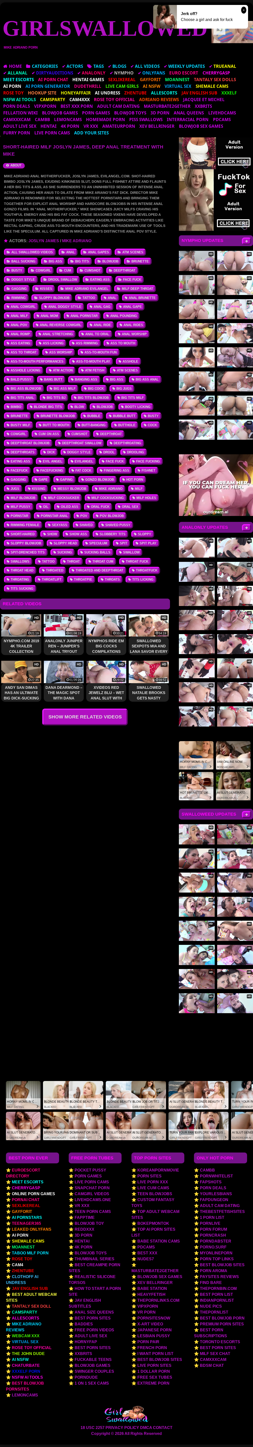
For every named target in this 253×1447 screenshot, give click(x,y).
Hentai (49, 126)
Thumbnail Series (94, 1259)
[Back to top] (238, 1433)
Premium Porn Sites (222, 1324)
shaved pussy (117, 525)
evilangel (84, 461)
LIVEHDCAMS (222, 113)
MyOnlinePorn (216, 1253)
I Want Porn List (155, 1354)
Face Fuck (132, 279)
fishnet (148, 470)
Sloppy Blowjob (54, 298)
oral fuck (100, 507)
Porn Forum (213, 1229)
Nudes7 (145, 1259)
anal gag (102, 307)
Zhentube (23, 1271)
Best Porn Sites (93, 1318)
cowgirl (18, 434)
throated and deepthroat (99, 570)
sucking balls (97, 552)
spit (123, 543)
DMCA (146, 1428)
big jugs (124, 388)
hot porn (134, 479)
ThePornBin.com (218, 1288)
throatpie (83, 579)
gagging (18, 479)
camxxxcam (17, 119)
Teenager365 (26, 1223)
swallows (20, 561)
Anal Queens (189, 113)
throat (73, 561)
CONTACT (162, 1428)
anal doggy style (64, 307)
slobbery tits (113, 534)
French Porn (152, 1348)
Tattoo (89, 298)
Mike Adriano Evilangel (86, 289)
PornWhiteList (216, 1176)
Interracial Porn (188, 119)
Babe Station (152, 1288)
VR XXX (91, 126)
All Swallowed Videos (32, 252)
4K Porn (70, 126)
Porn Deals (16, 106)
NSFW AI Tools (27, 1377)
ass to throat (24, 352)
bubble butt (124, 416)
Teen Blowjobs (154, 1194)
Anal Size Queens (94, 1312)
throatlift (52, 579)
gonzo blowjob (99, 479)
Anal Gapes (98, 252)
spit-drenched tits (28, 552)
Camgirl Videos (92, 1194)
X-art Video (150, 1324)
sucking (64, 552)
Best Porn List (216, 1294)
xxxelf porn (26, 1371)
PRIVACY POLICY (122, 1428)
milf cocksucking (107, 498)
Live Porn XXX (152, 1182)
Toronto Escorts (220, 1342)
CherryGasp (26, 1188)
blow (79, 407)
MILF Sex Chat (215, 1354)
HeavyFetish (151, 1294)
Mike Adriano (76, 241)
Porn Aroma (213, 1271)
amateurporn (118, 126)
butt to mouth (56, 425)
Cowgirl (43, 270)
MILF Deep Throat (137, 289)
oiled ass (69, 507)
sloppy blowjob (26, 543)
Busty (16, 270)
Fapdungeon (214, 1200)
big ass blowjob (26, 388)
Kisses (46, 289)
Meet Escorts (27, 1182)
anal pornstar (84, 316)
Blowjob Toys (130, 113)
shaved (86, 525)
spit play (148, 543)
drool (109, 452)
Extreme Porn (153, 1383)
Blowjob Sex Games (201, 126)
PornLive (210, 1223)
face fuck (115, 461)
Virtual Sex (25, 1342)
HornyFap (86, 1342)
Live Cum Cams (153, 1188)
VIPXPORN (45, 106)
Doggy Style (23, 279)
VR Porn (146, 1312)
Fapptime (85, 1217)
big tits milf (132, 398)
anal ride (102, 325)
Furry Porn (16, 133)
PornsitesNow (153, 1318)
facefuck (19, 470)
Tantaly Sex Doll (31, 1306)
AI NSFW (20, 1359)
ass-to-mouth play (93, 361)
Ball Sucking (23, 261)
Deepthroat (124, 270)
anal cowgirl (23, 307)
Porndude (86, 1377)
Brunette (140, 261)
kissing (38, 489)
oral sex (130, 507)
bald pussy (21, 379)
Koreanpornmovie (158, 1170)
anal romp (20, 334)
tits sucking (22, 588)
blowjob (105, 407)
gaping (66, 479)
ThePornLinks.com (158, 1300)
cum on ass (49, 434)
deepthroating (127, 443)
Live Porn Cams (52, 133)
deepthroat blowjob (30, 443)
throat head (22, 570)
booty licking (137, 407)
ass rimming (87, 343)
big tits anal (22, 398)
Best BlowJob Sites (222, 1265)
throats (112, 579)
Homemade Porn (105, 119)
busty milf (20, 425)
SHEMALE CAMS (28, 1241)
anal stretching (57, 334)
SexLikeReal (26, 1206)
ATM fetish (94, 370)
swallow (131, 552)
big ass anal (147, 379)
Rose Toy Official (32, 1348)
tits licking (142, 579)
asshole (130, 361)
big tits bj (56, 398)
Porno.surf (213, 1247)
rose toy (22, 1259)
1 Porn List (212, 1217)
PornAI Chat (26, 1200)
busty (153, 416)
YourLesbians (216, 1194)
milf (139, 489)
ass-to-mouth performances (37, 361)
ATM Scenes (132, 252)
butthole (126, 425)
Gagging (19, 289)
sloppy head (65, 543)
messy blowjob (72, 489)
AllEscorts (25, 1318)
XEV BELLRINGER (156, 126)
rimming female (25, 525)
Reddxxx (84, 1229)
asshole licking (25, 370)
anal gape (132, 307)
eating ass (20, 461)
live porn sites (154, 1365)
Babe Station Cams (158, 1241)
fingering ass (116, 470)
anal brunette (142, 298)
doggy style (79, 452)
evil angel (52, 461)
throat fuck (137, 561)
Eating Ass (100, 279)
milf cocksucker (63, 498)
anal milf (19, 316)
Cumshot (92, 270)
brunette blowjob (58, 416)
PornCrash (213, 1235)
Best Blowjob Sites (159, 1359)
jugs (15, 489)
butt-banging (93, 425)
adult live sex (19, 126)
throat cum (102, 561)
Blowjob (110, 261)
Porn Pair (148, 1342)
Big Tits (82, 261)
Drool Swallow (62, 279)
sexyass (59, 525)
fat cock (83, 470)
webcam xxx (26, 1336)
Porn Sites (149, 1176)
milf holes (146, 498)
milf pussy (20, 507)
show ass (78, 534)
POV (83, 516)
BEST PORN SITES (218, 1348)
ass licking (53, 343)
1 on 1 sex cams (92, 1383)
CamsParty (24, 1312)
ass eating (20, 343)
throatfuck (146, 570)
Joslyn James (43, 241)
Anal (70, 252)
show (52, 534)
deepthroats (23, 452)
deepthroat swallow (81, 443)
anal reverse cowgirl (60, 325)
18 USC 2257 (93, 1428)
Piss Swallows (146, 119)
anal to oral (97, 334)
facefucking (51, 470)
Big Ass (55, 261)
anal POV (19, 325)
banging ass (86, 379)
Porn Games (96, 113)
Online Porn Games (33, 1194)
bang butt (53, 379)
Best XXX (147, 1253)
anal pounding (123, 316)
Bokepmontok (153, 1223)
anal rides (133, 325)
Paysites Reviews (219, 1277)
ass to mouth (122, 343)
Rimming (18, 298)
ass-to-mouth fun (100, 352)
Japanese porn (154, 1330)
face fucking (148, 461)
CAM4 (17, 1265)
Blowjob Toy (89, 1223)
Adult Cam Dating (118, 106)
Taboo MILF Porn (30, 1253)
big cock (96, 388)
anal (112, 298)
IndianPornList (217, 1300)
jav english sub (30, 1288)
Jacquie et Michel (204, 99)
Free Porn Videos (94, 1330)
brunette (19, 416)
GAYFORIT (22, 1211)
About (15, 165)
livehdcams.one (93, 1200)
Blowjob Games (60, 113)
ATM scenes (127, 370)
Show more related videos (85, 716)
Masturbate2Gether (167, 106)
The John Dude (28, 1354)
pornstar (19, 516)
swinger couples (94, 1371)
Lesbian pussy (153, 1336)
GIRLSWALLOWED (95, 28)
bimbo (16, 407)
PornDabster (215, 1241)
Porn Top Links (217, 1259)
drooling (135, 452)
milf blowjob (23, 498)
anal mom (49, 316)
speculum (98, 543)
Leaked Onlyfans (31, 1229)
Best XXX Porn (77, 106)
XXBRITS (203, 106)
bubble (93, 416)
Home (15, 66)
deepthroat (111, 434)
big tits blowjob (93, 398)
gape (43, 479)
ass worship (60, 352)
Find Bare (211, 1283)
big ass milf (65, 388)
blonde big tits (48, 407)
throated (54, 570)
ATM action (63, 370)
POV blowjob (112, 516)
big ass (116, 379)
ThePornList (214, 1312)
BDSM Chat (212, 1365)
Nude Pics (211, 1306)
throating (20, 579)
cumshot (79, 434)
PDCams (222, 119)
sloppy (144, 534)
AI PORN (20, 1235)
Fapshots (211, 1182)
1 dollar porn (153, 1371)
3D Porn (159, 113)
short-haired (23, 534)
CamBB (42, 119)
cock (152, 425)
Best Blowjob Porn (222, 1318)
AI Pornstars (27, 1217)
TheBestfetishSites (222, 1211)
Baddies (84, 1324)
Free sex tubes (154, 1377)
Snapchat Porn (92, 1188)
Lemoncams (68, 119)
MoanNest (23, 1247)
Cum (67, 270)
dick (51, 452)
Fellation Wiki (20, 113)
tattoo (48, 561)
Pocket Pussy (90, 1170)
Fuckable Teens (93, 1359)
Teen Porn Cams (93, 1211)
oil (45, 507)
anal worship (134, 334)
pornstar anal (54, 516)
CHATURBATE (26, 1365)
